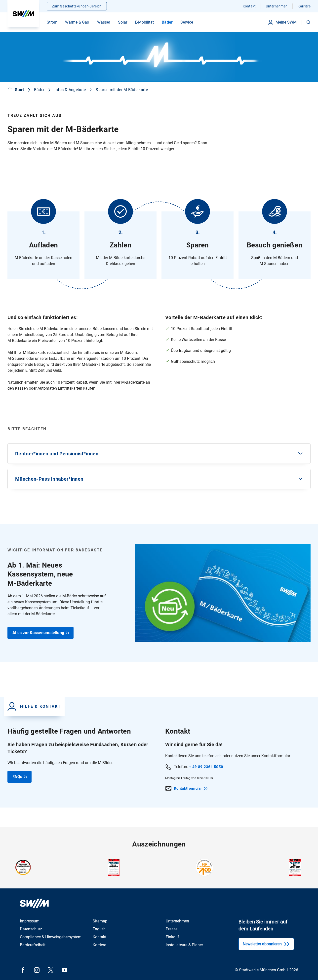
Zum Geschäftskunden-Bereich (77, 6)
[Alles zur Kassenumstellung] (159, 593)
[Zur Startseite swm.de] (23, 13)
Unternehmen (277, 6)
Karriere (304, 6)
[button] (309, 22)
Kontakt (249, 6)
